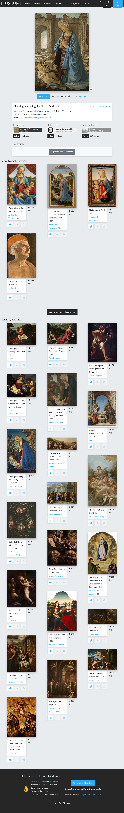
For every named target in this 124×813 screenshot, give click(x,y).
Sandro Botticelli (15, 486)
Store (86, 3)
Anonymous (94, 634)
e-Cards (59, 3)
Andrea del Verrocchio (101, 106)
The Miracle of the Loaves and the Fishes (56, 456)
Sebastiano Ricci (55, 514)
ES (56, 467)
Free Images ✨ (73, 3)
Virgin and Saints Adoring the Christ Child (96, 433)
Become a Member (83, 783)
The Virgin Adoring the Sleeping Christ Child (15, 479)
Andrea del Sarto (15, 620)
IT (18, 218)
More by (62, 312)
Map (27, 3)
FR (104, 517)
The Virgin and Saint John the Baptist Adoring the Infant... (57, 412)
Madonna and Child (97, 210)
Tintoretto (12, 753)
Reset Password (94, 794)
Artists (36, 3)
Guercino (12, 414)
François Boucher (96, 517)
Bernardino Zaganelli (97, 440)
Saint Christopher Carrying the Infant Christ (96, 368)
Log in (83, 794)
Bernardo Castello (15, 682)
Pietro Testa (94, 680)
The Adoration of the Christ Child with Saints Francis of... (57, 214)
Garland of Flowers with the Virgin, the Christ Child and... (16, 545)
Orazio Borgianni (95, 376)
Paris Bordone (54, 358)
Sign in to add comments (62, 152)
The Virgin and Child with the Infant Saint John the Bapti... (16, 403)
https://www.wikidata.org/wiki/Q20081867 (35, 117)
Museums (47, 3)
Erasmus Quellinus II (16, 555)
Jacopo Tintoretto (56, 576)
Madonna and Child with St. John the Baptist (16, 613)
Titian (10, 359)
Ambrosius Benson (56, 645)
